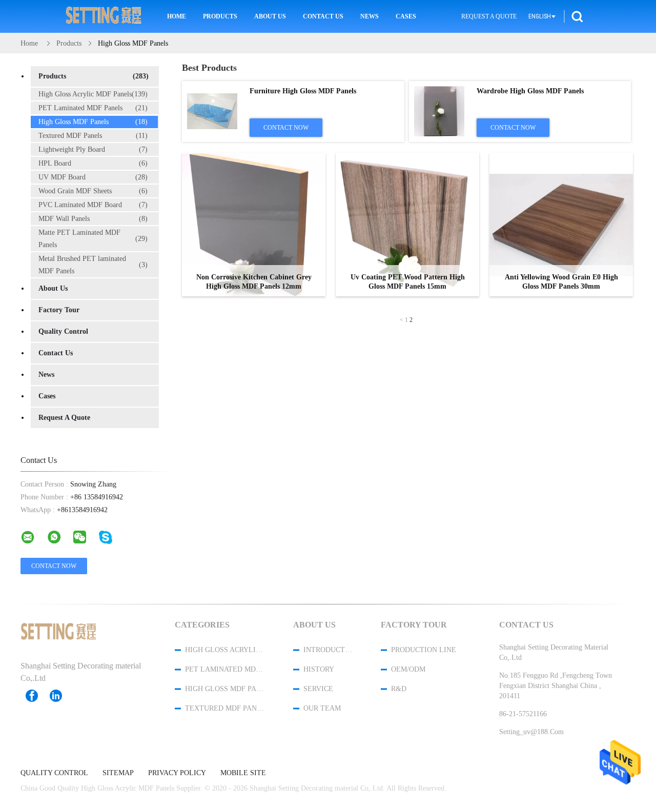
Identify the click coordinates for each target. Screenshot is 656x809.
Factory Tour (58, 310)
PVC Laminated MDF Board (93, 205)
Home (176, 16)
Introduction (328, 650)
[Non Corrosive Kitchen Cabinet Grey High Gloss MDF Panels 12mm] (253, 224)
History (318, 669)
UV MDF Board (93, 177)
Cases (406, 16)
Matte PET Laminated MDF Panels (93, 239)
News (369, 16)
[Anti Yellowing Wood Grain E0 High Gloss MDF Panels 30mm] (561, 224)
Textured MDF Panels (93, 135)
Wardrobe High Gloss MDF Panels (530, 91)
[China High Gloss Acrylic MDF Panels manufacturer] (104, 16)
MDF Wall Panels (93, 219)
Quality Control (63, 331)
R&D (398, 689)
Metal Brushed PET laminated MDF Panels (93, 265)
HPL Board (93, 163)
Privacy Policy (177, 773)
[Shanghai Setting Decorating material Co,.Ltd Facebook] (37, 696)
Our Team (322, 708)
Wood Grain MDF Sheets (93, 191)
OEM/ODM (408, 669)
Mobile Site (243, 773)
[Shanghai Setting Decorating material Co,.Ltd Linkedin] (61, 696)
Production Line (423, 650)
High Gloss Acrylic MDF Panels (93, 94)
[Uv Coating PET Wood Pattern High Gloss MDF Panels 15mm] (407, 224)
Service (318, 689)
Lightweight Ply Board (93, 149)
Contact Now (286, 127)
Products (220, 16)
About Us (270, 16)
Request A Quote (489, 16)
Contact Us (323, 16)
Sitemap (118, 773)
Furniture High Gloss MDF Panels (303, 91)
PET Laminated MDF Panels (93, 108)
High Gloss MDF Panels (93, 122)
